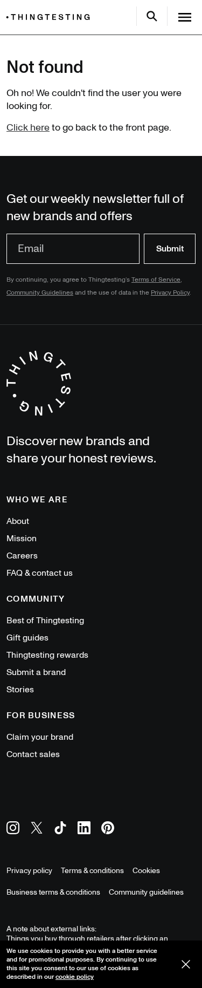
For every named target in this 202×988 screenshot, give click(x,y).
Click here (28, 127)
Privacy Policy (170, 292)
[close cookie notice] (186, 964)
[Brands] (50, 17)
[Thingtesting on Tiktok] (60, 829)
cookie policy (74, 977)
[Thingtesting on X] (36, 829)
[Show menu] (185, 17)
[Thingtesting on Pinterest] (107, 829)
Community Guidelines (39, 292)
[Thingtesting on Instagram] (12, 829)
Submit (170, 249)
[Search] (151, 16)
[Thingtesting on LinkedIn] (84, 829)
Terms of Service (155, 279)
